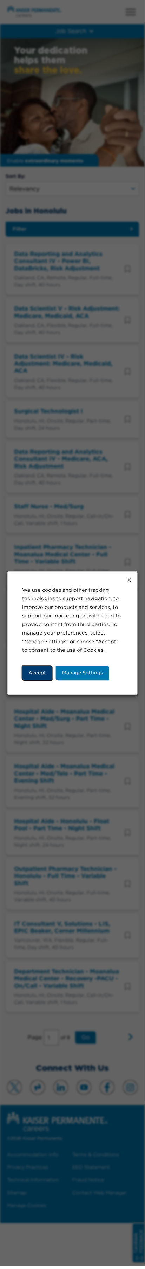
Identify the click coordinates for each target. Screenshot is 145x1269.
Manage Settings (82, 672)
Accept (37, 672)
